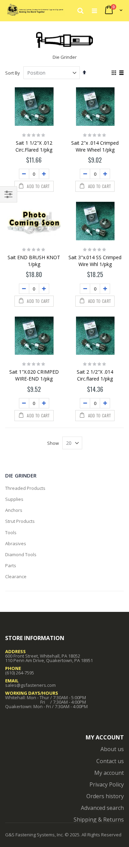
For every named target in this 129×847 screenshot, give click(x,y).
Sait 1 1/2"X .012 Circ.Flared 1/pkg (33, 146)
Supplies (14, 499)
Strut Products (20, 521)
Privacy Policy (106, 784)
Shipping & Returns (99, 819)
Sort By (12, 73)
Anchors (13, 510)
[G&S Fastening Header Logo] (35, 10)
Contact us (110, 761)
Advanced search (102, 808)
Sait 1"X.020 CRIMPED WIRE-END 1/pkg (34, 375)
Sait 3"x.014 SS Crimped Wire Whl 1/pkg (94, 260)
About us (112, 749)
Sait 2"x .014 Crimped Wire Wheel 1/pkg (95, 146)
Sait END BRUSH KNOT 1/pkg (34, 260)
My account (109, 773)
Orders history (105, 796)
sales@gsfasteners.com (30, 685)
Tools (11, 532)
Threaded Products (25, 488)
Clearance (15, 576)
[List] (121, 73)
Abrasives (15, 543)
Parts (10, 565)
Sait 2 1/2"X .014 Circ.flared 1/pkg (95, 375)
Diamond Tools (20, 554)
